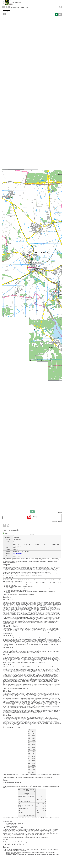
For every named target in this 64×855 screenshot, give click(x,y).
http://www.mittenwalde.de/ (11, 530)
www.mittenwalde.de (17, 553)
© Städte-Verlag (59, 512)
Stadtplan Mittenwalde (37, 262)
